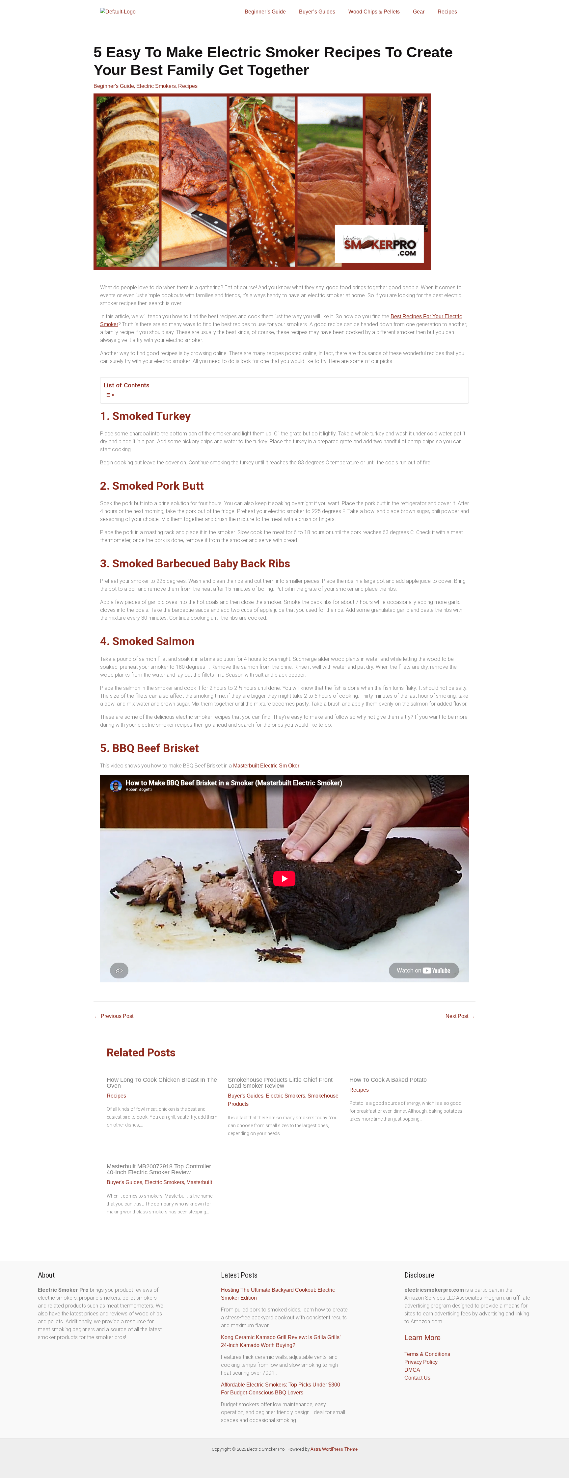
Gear (418, 11)
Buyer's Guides (245, 1096)
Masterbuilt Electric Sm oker (266, 765)
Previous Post (113, 1016)
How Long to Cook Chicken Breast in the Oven (162, 1082)
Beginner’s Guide (265, 11)
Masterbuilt (199, 1182)
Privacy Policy (421, 1362)
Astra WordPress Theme (334, 1449)
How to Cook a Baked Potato (388, 1079)
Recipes (447, 11)
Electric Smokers (156, 86)
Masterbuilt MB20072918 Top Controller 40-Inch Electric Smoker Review (159, 1169)
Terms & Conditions (427, 1354)
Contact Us (417, 1378)
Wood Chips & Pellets (374, 11)
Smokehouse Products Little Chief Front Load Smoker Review (280, 1082)
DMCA (412, 1370)
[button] (267, 11)
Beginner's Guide (114, 86)
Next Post (460, 1016)
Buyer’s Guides (317, 11)
